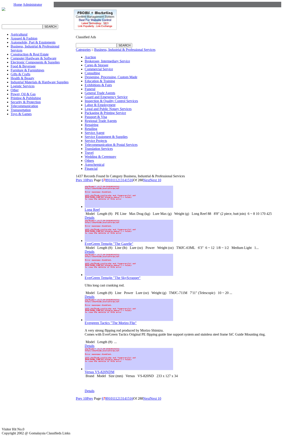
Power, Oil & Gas (23, 94)
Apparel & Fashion (24, 38)
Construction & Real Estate (30, 54)
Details (89, 218)
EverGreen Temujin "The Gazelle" (109, 244)
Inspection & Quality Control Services (111, 101)
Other (15, 90)
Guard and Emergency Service (106, 97)
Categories (83, 50)
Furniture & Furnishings (27, 70)
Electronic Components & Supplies (35, 62)
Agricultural (19, 34)
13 (120, 180)
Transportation (21, 110)
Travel (89, 153)
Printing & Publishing (26, 98)
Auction (90, 57)
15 (128, 180)
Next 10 (155, 180)
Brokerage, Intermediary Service (107, 61)
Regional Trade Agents (101, 121)
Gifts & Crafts (20, 74)
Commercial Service (99, 69)
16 (131, 180)
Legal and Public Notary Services (108, 109)
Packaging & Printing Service (105, 113)
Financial (91, 168)
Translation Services (99, 149)
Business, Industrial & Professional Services (124, 50)
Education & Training (100, 81)
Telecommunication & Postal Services (111, 145)
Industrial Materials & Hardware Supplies (40, 82)
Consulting (92, 73)
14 (124, 180)
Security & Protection (26, 102)
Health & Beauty (22, 78)
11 (113, 180)
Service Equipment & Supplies (106, 137)
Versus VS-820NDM (99, 372)
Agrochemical (94, 164)
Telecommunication (24, 106)
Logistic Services (22, 86)
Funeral (90, 89)
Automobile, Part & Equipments (33, 42)
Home (17, 4)
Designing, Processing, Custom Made (111, 77)
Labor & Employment (100, 105)
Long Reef (92, 210)
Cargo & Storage (96, 65)
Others (89, 160)
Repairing (91, 125)
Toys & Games (21, 114)
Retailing (91, 129)
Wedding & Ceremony (100, 156)
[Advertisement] (176, 409)
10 (110, 180)
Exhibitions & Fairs (98, 85)
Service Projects (96, 141)
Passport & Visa (96, 117)
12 (117, 180)
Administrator (32, 4)
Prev (90, 180)
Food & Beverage (23, 66)
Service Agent (94, 133)
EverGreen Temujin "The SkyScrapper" (113, 278)
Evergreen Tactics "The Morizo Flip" (111, 323)
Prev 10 (81, 180)
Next (146, 180)
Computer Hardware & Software (33, 58)
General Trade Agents (100, 93)
